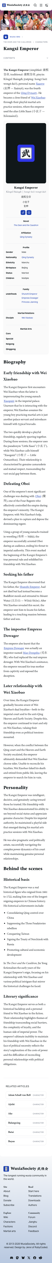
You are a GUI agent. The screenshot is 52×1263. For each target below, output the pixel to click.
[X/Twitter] (29, 1258)
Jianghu (32, 1221)
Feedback (33, 1231)
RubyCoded (41, 1247)
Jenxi (28, 1247)
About (6, 1191)
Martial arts (9, 1231)
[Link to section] (28, 362)
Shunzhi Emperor (29, 294)
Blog (5, 1195)
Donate (7, 1200)
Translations (34, 1195)
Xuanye (40, 84)
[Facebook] (34, 1258)
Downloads (34, 1200)
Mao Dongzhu (31, 653)
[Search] (35, 5)
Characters (9, 1221)
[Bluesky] (23, 1258)
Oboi (38, 496)
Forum (31, 1217)
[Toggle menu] (41, 5)
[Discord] (11, 1258)
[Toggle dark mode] (47, 5)
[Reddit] (40, 1258)
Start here (33, 1191)
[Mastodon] (17, 1258)
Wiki (5, 1217)
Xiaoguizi (9, 401)
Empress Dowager (30, 298)
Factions (8, 1226)
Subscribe (8, 1205)
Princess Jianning (30, 302)
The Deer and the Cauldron (26, 225)
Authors (32, 1205)
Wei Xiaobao (38, 98)
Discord (32, 1226)
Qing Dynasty (29, 93)
